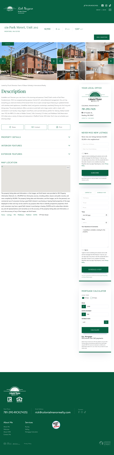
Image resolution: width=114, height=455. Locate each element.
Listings (9, 215)
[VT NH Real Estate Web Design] (104, 443)
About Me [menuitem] (7, 427)
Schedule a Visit (101, 192)
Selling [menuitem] (27, 429)
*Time (83, 219)
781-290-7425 (88, 109)
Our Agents (91, 118)
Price (83, 303)
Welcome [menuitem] (6, 429)
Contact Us (84, 118)
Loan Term (85, 295)
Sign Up (98, 10)
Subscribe (95, 173)
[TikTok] (85, 412)
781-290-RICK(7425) (91, 5)
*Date (83, 212)
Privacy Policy (105, 275)
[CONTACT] (102, 37)
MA (15, 215)
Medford (28, 215)
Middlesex (21, 215)
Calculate (95, 330)
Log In (104, 10)
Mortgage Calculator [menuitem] (31, 432)
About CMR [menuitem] (7, 432)
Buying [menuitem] (27, 427)
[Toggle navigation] (110, 10)
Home (3, 215)
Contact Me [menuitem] (7, 434)
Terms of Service (86, 277)
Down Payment (86, 311)
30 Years (86, 298)
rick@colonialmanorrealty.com (53, 412)
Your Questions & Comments (90, 226)
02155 (35, 215)
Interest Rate (86, 318)
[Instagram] (82, 412)
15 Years (95, 298)
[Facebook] (79, 412)
